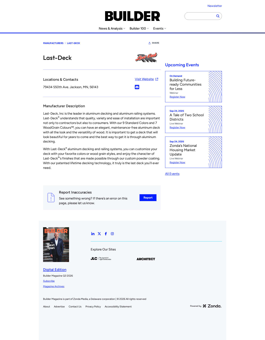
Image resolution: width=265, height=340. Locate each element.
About (46, 306)
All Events (172, 174)
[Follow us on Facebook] (106, 234)
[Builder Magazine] (132, 16)
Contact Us (75, 306)
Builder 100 (138, 28)
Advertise (59, 306)
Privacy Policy (93, 306)
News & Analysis (110, 28)
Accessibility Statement (118, 306)
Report (148, 197)
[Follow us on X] (99, 234)
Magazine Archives (53, 286)
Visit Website (144, 79)
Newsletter (214, 6)
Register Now (177, 96)
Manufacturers (53, 43)
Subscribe (49, 281)
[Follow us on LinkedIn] (93, 234)
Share (155, 43)
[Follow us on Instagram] (112, 234)
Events (158, 28)
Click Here (137, 87)
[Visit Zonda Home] (206, 306)
